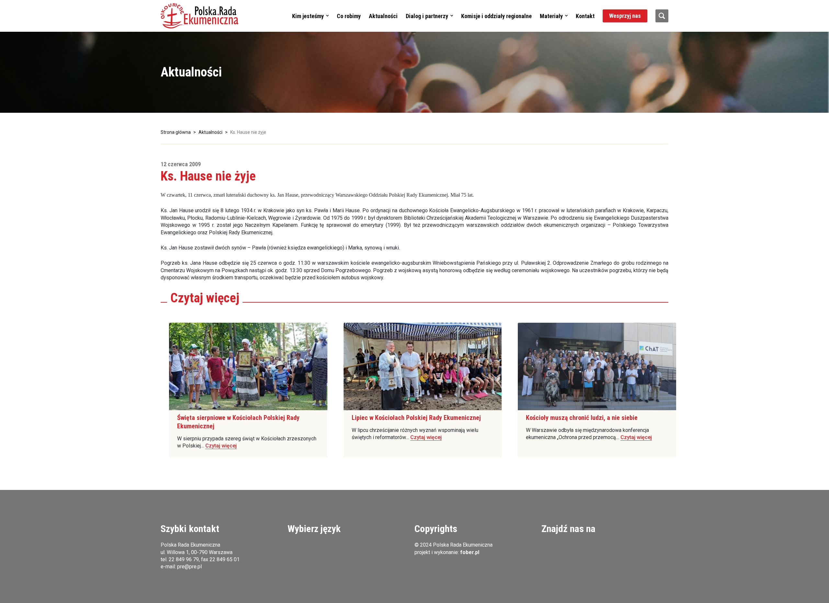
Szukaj (661, 15)
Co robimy (349, 16)
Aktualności (383, 16)
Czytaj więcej (221, 446)
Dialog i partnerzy (427, 16)
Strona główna (176, 132)
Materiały (551, 16)
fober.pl (469, 552)
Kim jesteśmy (308, 16)
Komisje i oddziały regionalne (496, 16)
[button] (199, 16)
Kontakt (585, 16)
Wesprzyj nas (625, 15)
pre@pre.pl (189, 566)
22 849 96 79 (184, 559)
